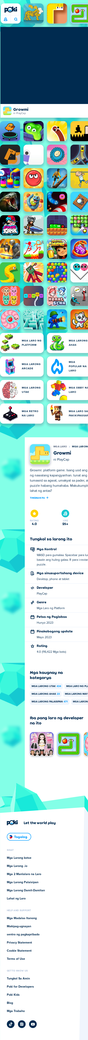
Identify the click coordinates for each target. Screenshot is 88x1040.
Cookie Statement (19, 950)
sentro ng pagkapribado (23, 934)
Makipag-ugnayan (19, 926)
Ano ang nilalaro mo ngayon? (16, 19)
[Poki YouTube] (33, 1024)
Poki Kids (13, 994)
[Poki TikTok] (11, 1024)
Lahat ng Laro (16, 898)
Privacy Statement (19, 942)
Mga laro (60, 446)
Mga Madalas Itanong (22, 918)
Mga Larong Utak (46, 686)
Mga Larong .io (17, 866)
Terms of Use (16, 958)
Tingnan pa (37, 497)
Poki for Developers (20, 986)
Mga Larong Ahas (46, 694)
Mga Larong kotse (19, 857)
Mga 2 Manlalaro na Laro (24, 874)
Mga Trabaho (16, 1011)
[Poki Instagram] (22, 1024)
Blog (10, 1002)
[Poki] (10, 10)
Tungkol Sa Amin (18, 978)
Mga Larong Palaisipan (50, 701)
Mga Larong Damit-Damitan (26, 890)
